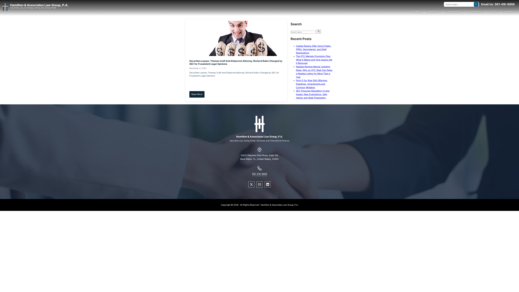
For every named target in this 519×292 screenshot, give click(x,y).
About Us (433, 12)
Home (416, 12)
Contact (510, 12)
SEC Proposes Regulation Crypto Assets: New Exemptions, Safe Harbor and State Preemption (313, 94)
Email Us (487, 4)
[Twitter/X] (251, 184)
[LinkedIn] (268, 184)
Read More (196, 94)
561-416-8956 (505, 4)
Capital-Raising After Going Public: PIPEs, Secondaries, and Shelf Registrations (313, 49)
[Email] (259, 184)
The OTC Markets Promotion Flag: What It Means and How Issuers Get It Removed (314, 59)
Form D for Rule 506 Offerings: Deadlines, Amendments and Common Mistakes (311, 84)
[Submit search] (476, 4)
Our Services (454, 12)
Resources (476, 12)
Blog (493, 12)
